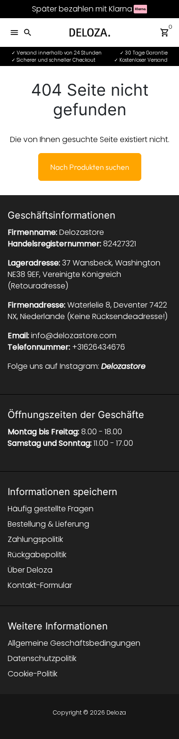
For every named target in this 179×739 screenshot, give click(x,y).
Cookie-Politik (32, 673)
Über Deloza (30, 569)
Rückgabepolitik (37, 554)
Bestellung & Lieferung (48, 523)
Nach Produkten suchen (89, 167)
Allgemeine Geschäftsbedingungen (74, 643)
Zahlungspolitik (35, 539)
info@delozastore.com (73, 335)
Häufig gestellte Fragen (51, 508)
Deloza (116, 712)
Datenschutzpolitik (42, 658)
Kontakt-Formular (40, 585)
